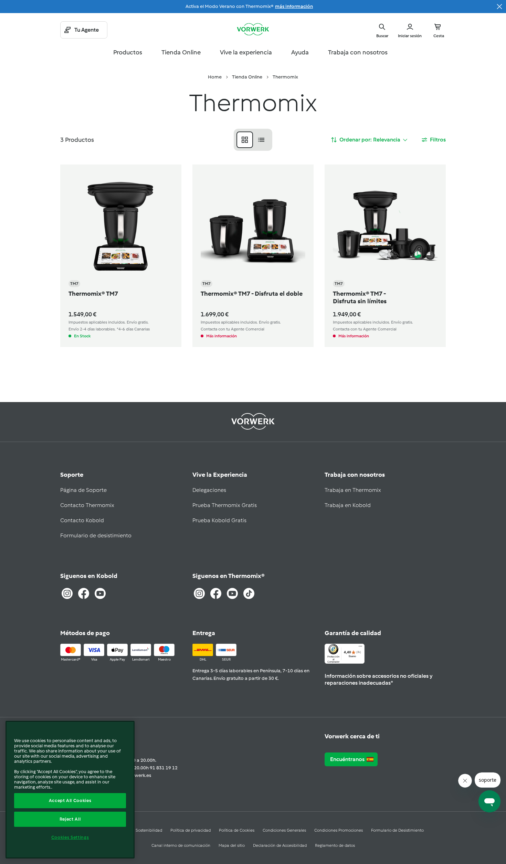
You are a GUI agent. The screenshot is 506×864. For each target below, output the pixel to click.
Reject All (70, 819)
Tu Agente (86, 30)
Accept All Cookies (70, 800)
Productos (127, 52)
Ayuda (300, 52)
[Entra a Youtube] (100, 593)
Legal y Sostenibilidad (142, 830)
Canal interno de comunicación (180, 845)
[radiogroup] (253, 140)
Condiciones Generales (284, 830)
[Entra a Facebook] (84, 593)
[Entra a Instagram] (67, 593)
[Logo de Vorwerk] (253, 30)
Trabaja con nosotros (358, 52)
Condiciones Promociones (338, 830)
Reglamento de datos (335, 845)
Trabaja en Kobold (348, 505)
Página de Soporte (83, 490)
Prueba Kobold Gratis (219, 520)
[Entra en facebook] (216, 593)
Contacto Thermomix (87, 505)
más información (294, 6)
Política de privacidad (190, 830)
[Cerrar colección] (499, 6)
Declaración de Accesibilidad (280, 845)
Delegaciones (209, 490)
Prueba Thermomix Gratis (224, 505)
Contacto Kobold (82, 520)
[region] (70, 789)
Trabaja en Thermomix (353, 490)
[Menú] (360, 648)
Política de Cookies (236, 830)
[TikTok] (249, 593)
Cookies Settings (70, 837)
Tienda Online (181, 52)
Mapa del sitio (232, 845)
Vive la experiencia (246, 52)
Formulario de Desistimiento (397, 830)
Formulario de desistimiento (95, 535)
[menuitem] (214, 77)
